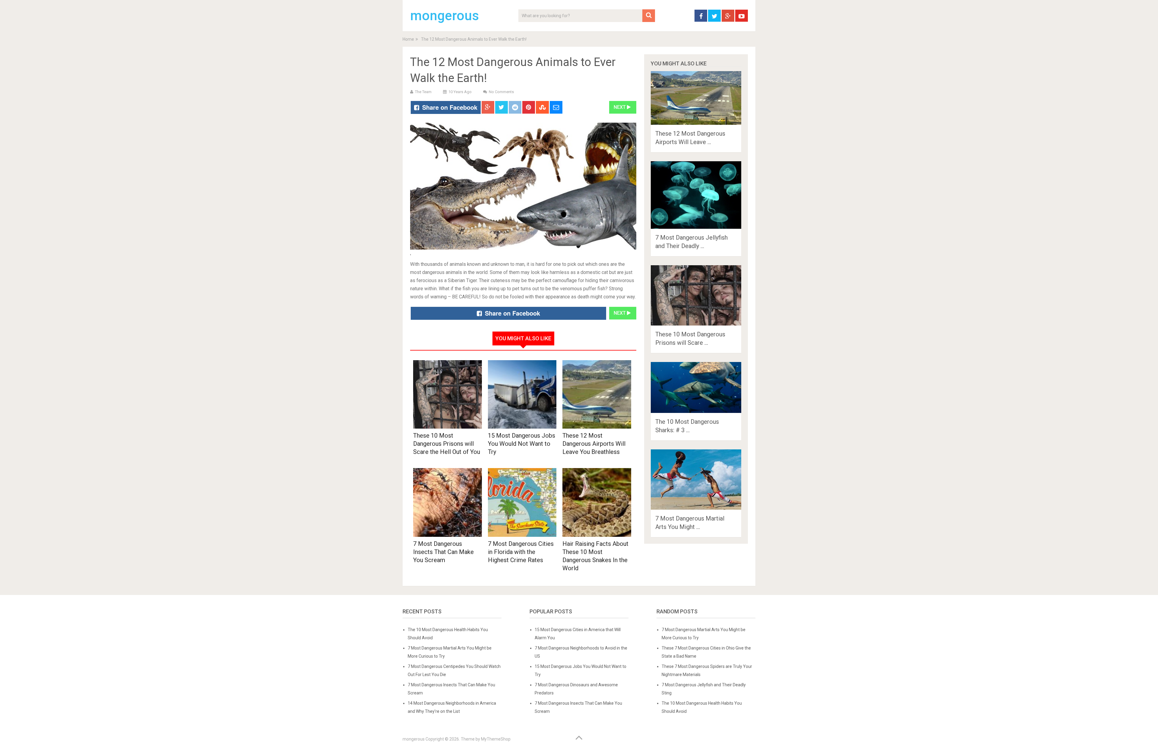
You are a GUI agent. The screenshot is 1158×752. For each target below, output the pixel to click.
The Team (423, 92)
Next (620, 107)
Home (408, 39)
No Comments (501, 92)
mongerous (444, 15)
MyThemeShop (496, 739)
